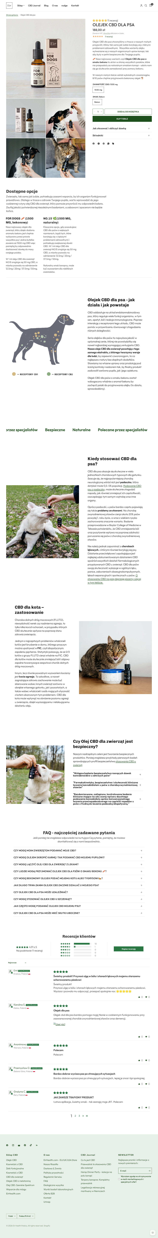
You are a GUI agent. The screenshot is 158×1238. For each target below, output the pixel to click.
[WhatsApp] (108, 143)
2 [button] (75, 1115)
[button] (100, 20)
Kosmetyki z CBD (14, 1164)
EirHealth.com (13, 1193)
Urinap (47, 1201)
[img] (60, 971)
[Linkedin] (38, 1145)
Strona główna (12, 15)
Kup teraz (122, 118)
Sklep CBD (12, 1155)
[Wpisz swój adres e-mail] (149, 1171)
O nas (55, 5)
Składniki (98, 135)
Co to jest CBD (88, 1160)
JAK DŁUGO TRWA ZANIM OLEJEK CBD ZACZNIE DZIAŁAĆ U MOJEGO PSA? (56, 885)
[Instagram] (15, 1145)
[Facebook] (94, 143)
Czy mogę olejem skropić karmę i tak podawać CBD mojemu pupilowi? (59, 857)
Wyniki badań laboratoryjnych (58, 1189)
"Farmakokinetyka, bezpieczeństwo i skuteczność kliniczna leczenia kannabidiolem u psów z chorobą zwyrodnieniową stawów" (105, 785)
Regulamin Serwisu (53, 1176)
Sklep (20, 5)
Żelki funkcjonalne (15, 1168)
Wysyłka (106, 33)
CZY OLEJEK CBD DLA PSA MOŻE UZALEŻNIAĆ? (41, 892)
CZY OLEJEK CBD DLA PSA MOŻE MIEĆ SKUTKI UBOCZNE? (47, 913)
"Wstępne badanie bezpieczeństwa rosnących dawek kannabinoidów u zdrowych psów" (102, 774)
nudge (64, 5)
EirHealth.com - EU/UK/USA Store (60, 1160)
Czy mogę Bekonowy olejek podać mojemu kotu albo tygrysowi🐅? (58, 878)
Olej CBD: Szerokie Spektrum (20, 1185)
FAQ (46, 1181)
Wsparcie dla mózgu (16, 1189)
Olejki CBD (11, 1160)
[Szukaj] (145, 5)
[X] (99, 143)
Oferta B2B (49, 1193)
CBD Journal (34, 5)
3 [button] (79, 1115)
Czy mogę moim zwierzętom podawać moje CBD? (45, 850)
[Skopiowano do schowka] (113, 143)
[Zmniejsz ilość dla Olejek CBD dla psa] (94, 112)
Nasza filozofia (51, 1164)
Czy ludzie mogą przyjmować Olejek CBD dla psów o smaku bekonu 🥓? (60, 871)
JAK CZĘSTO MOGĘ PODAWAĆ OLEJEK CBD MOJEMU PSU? (47, 906)
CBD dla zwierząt (14, 1176)
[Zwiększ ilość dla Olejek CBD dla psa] (101, 112)
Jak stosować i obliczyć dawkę (109, 128)
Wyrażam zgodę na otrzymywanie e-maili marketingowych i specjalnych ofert (136, 1179)
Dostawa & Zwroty (52, 1168)
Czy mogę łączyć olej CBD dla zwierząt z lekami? (46, 864)
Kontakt (75, 5)
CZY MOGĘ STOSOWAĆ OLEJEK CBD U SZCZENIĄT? (43, 899)
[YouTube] (20, 1145)
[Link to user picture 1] (59, 1028)
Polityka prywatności (54, 1172)
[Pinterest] (104, 143)
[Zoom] (80, 24)
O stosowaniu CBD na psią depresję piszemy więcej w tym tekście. (114, 579)
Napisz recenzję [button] (129, 949)
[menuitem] (20, 6)
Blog (46, 5)
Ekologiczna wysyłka (54, 1185)
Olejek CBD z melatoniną (18, 1181)
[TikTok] (32, 1145)
